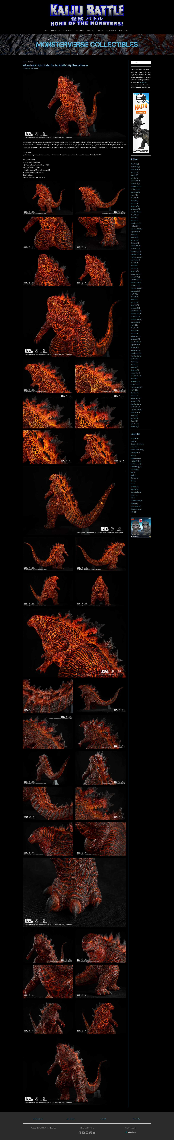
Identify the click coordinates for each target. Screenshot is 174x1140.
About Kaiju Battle (38, 1119)
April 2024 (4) (134, 203)
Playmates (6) (134, 489)
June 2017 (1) (134, 364)
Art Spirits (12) (135, 438)
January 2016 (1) (135, 381)
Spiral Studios (34, 68)
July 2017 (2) (134, 361)
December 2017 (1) (136, 353)
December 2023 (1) (136, 212)
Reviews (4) (134, 495)
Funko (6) (133, 455)
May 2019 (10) (135, 330)
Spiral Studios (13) (136, 506)
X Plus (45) (134, 512)
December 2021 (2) (136, 251)
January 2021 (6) (135, 277)
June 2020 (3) (134, 296)
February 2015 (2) (135, 398)
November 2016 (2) (136, 376)
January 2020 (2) (135, 308)
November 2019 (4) (136, 313)
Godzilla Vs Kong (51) (136, 464)
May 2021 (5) (134, 265)
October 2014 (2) (135, 407)
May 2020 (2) (134, 299)
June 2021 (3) (134, 263)
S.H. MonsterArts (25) (136, 500)
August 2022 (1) (135, 232)
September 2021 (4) (136, 257)
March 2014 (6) (135, 426)
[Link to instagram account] (90, 1132)
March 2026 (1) (135, 164)
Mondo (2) (133, 475)
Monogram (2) (134, 478)
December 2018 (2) (136, 342)
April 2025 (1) (134, 178)
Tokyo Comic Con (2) (136, 509)
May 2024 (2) (134, 200)
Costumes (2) (134, 447)
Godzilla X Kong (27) (136, 467)
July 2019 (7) (134, 325)
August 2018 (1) (135, 345)
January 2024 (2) (135, 209)
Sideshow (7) (134, 503)
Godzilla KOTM (26, 68)
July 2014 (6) (134, 415)
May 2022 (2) (134, 237)
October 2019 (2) (135, 316)
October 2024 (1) (135, 189)
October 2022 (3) (135, 226)
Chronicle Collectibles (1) (137, 444)
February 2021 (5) (135, 274)
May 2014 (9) (134, 421)
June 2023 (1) (134, 215)
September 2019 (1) (136, 319)
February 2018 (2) (135, 350)
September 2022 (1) (136, 229)
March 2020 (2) (135, 305)
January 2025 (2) (135, 183)
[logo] (87, 15)
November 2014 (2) (136, 404)
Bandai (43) (134, 441)
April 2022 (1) (134, 240)
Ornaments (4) (134, 486)
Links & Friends (71, 1119)
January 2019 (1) (135, 339)
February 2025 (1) (135, 181)
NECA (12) (133, 481)
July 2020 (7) (134, 294)
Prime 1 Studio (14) (136, 492)
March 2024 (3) (135, 206)
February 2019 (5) (135, 336)
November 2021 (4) (136, 254)
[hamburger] (26, 3)
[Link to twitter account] (83, 1132)
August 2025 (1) (135, 169)
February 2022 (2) (135, 246)
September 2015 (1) (136, 387)
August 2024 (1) (135, 192)
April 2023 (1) (134, 220)
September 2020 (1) (136, 288)
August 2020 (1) (135, 291)
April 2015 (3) (134, 395)
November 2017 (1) (136, 356)
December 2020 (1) (136, 280)
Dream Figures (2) (135, 452)
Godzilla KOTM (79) (136, 461)
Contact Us (103, 1119)
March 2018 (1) (135, 347)
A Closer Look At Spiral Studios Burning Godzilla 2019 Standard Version (55, 65)
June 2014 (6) (134, 418)
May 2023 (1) (134, 217)
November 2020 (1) (136, 282)
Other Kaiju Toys (142, 82)
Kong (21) (133, 472)
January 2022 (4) (135, 248)
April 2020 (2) (134, 302)
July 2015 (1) (134, 390)
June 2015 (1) (134, 393)
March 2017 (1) (135, 370)
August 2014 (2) (135, 412)
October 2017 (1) (135, 359)
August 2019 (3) (135, 322)
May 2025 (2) (134, 175)
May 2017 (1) (134, 367)
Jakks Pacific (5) (135, 469)
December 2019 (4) (136, 311)
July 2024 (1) (134, 195)
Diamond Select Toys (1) (137, 450)
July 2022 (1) (134, 234)
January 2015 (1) (135, 401)
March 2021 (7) (135, 271)
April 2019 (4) (134, 333)
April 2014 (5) (134, 424)
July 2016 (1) (134, 378)
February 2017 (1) (135, 373)
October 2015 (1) (135, 384)
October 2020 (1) (135, 285)
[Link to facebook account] (80, 1132)
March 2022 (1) (135, 243)
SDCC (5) (133, 498)
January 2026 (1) (135, 167)
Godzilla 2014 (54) (136, 458)
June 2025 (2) (134, 172)
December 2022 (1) (136, 223)
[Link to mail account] (94, 1132)
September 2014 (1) (136, 410)
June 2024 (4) (134, 198)
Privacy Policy (136, 1119)
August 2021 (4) (135, 260)
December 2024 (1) (136, 186)
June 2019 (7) (134, 328)
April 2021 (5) (134, 268)
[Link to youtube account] (87, 1132)
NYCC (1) (133, 483)
